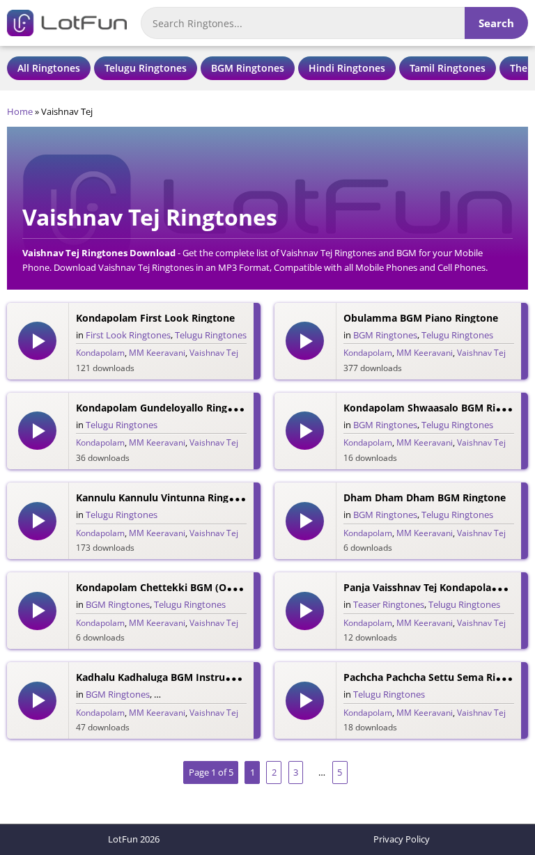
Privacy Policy (401, 839)
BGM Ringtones (247, 67)
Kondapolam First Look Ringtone (155, 317)
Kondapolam (100, 353)
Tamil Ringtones (448, 67)
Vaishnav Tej (213, 353)
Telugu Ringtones (145, 67)
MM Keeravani (157, 353)
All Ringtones (48, 67)
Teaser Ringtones (388, 604)
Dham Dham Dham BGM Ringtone (424, 497)
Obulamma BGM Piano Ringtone (420, 317)
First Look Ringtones (128, 335)
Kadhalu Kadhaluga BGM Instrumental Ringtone (190, 677)
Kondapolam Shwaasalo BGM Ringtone (436, 407)
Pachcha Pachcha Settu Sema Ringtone (436, 677)
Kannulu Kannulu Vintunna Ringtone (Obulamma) (195, 497)
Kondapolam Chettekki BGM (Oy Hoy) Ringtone (190, 587)
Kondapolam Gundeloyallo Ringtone (162, 407)
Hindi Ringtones (347, 67)
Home (20, 111)
